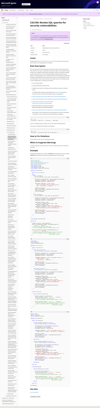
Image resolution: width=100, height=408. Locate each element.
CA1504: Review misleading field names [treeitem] (11, 111)
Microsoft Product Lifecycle (36, 14)
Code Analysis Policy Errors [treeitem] (11, 395)
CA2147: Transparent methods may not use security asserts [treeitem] (12, 357)
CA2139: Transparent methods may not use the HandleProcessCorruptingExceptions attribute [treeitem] (12, 307)
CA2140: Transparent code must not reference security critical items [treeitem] (12, 314)
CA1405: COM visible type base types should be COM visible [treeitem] (11, 46)
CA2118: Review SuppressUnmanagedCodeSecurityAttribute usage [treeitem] (12, 205)
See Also (85, 28)
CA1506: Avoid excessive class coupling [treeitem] (11, 118)
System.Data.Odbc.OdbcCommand (39, 96)
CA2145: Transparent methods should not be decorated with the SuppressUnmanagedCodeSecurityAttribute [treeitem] (12, 344)
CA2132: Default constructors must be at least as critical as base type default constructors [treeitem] (12, 260)
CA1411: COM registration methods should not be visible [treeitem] (11, 74)
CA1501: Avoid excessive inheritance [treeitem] (11, 104)
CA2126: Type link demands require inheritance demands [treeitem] (12, 242)
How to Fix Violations (87, 24)
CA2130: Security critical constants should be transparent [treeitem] (12, 247)
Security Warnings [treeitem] (11, 134)
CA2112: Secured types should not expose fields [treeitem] (12, 180)
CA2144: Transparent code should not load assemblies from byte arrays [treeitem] (12, 337)
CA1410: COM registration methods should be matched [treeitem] (11, 69)
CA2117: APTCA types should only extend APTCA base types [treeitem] (12, 200)
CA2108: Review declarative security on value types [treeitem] (12, 168)
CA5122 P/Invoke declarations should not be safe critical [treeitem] (12, 372)
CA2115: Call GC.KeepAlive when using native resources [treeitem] (12, 190)
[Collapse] (17, 18)
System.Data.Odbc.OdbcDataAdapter (58, 96)
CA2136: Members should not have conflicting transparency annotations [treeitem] (11, 287)
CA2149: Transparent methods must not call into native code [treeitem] (12, 362)
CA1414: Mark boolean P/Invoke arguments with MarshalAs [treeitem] (11, 88)
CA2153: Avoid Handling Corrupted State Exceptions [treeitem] (12, 377)
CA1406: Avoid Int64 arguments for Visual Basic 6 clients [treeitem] (11, 51)
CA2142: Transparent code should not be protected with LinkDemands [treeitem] (12, 326)
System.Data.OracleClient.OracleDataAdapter (42, 103)
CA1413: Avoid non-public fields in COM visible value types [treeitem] (11, 83)
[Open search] (94, 10)
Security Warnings (48, 18)
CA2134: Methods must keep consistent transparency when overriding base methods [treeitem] (12, 274)
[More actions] (69, 19)
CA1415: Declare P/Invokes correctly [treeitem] (11, 92)
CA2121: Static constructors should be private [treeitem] (12, 221)
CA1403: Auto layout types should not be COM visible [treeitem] (11, 38)
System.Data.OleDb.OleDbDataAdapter (58, 99)
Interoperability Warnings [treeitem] (11, 24)
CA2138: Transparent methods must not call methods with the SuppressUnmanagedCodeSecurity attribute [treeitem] (12, 299)
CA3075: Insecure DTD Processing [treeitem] (12, 381)
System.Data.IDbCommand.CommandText (47, 61)
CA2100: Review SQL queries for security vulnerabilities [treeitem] (12, 138)
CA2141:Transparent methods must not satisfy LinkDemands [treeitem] (12, 320)
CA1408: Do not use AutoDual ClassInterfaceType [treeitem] (10, 61)
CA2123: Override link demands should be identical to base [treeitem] (12, 232)
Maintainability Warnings (38, 18)
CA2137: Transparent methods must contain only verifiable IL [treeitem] (12, 293)
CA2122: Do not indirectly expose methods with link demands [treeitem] (11, 227)
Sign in (97, 10)
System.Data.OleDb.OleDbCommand (40, 99)
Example (85, 27)
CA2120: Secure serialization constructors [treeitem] (11, 216)
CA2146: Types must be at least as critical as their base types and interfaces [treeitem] (12, 351)
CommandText (58, 92)
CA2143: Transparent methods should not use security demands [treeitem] (12, 332)
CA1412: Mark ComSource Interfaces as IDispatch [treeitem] (11, 78)
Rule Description (86, 22)
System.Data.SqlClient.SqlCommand (40, 110)
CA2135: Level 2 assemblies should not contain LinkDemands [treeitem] (12, 281)
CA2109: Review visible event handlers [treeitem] (12, 172)
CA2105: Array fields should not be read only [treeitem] (12, 158)
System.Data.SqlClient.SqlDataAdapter (58, 110)
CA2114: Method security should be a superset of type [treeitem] (12, 185)
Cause (84, 21)
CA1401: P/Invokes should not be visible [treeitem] (11, 31)
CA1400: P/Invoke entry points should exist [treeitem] (10, 27)
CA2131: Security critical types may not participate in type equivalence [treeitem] (12, 253)
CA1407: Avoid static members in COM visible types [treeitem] (11, 56)
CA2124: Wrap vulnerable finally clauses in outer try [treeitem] (11, 237)
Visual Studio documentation (47, 37)
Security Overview (34, 392)
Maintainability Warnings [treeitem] (12, 96)
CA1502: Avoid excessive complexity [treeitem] (11, 108)
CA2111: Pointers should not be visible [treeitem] (12, 176)
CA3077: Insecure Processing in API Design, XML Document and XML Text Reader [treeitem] (12, 389)
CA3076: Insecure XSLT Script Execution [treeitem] (12, 384)
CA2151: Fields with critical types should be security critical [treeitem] (12, 367)
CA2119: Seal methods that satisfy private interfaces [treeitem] (12, 211)
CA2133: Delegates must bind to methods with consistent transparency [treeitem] (12, 267)
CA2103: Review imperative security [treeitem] (11, 148)
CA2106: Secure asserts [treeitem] (12, 161)
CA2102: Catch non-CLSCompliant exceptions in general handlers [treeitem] (12, 143)
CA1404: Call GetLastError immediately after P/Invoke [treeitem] (11, 41)
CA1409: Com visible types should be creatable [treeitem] (11, 65)
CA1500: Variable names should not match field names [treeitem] (11, 100)
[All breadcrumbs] (31, 19)
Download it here (48, 39)
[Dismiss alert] (98, 2)
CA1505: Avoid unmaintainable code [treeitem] (11, 115)
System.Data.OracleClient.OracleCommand (41, 101)
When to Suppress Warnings (89, 25)
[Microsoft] (2, 10)
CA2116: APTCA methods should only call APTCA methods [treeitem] (12, 195)
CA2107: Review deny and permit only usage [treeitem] (12, 164)
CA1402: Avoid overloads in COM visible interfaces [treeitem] (11, 34)
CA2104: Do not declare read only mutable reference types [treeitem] (12, 153)
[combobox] (9, 20)
